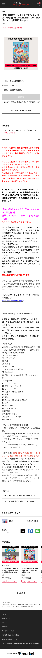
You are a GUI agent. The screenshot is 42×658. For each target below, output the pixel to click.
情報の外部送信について (9, 639)
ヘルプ (4, 614)
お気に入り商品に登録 (22, 111)
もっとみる (21, 593)
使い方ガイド (6, 618)
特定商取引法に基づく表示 (10, 635)
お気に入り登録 (32, 521)
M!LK (3, 24)
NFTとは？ (5, 622)
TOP (3, 602)
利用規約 (4, 627)
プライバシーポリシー (9, 631)
